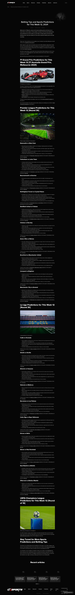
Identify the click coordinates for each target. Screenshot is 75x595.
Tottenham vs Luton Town (35, 171)
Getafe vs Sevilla (33, 365)
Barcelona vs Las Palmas (35, 413)
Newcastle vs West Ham (35, 155)
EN (66, 2)
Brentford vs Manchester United (36, 267)
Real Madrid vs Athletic (34, 476)
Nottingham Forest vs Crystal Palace (37, 202)
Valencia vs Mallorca (34, 397)
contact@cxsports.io (64, 591)
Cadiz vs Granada (33, 348)
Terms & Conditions (46, 593)
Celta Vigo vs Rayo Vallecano (35, 429)
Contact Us (55, 2)
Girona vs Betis (33, 445)
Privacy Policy (38, 593)
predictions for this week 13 (29, 42)
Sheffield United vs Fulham (35, 219)
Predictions (44, 2)
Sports (28, 2)
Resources (33, 2)
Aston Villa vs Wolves (34, 251)
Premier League (30, 210)
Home (24, 2)
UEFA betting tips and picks (25, 535)
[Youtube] (62, 593)
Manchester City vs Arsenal (35, 299)
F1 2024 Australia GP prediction (47, 99)
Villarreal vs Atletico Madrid (35, 493)
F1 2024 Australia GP (37, 86)
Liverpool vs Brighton (34, 283)
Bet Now (29, 52)
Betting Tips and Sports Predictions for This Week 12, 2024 (19, 6)
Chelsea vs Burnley (34, 235)
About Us (49, 2)
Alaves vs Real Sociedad (35, 462)
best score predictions (51, 547)
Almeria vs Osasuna (34, 381)
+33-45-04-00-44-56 (64, 589)
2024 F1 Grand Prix (28, 49)
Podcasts (38, 2)
